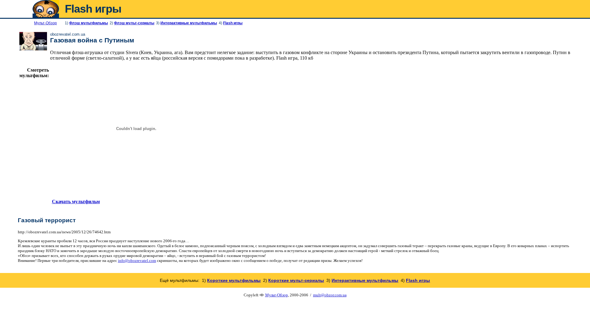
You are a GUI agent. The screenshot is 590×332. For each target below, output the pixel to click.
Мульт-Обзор (276, 295)
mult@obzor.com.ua (330, 295)
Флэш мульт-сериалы (134, 23)
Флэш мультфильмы (88, 23)
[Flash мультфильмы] (46, 16)
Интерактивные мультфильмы (188, 23)
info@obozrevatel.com (137, 260)
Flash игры (232, 23)
